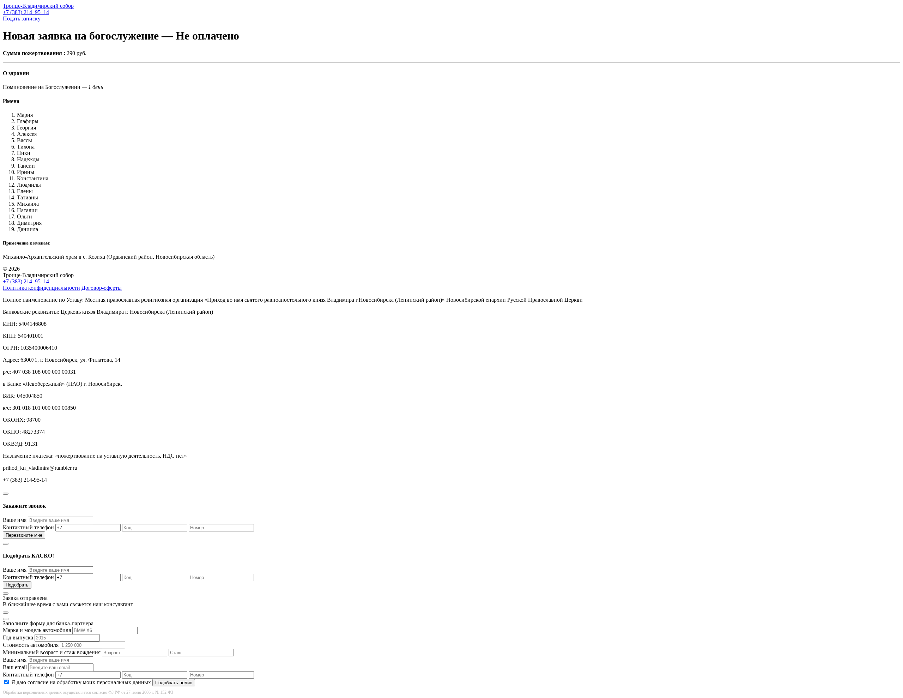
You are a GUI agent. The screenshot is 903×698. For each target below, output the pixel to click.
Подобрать (17, 585)
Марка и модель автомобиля (37, 630)
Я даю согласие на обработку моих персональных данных (81, 682)
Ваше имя (14, 520)
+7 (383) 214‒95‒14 (26, 12)
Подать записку (22, 19)
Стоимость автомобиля (31, 645)
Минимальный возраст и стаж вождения (52, 652)
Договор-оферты (101, 288)
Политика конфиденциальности (41, 288)
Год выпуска (18, 637)
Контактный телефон (28, 527)
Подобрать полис (173, 682)
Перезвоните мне (24, 535)
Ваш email (15, 667)
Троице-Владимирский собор (38, 6)
